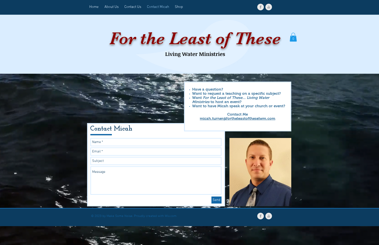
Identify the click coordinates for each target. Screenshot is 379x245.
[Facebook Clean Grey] (260, 7)
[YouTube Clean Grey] (268, 7)
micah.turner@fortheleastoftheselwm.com (237, 118)
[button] (293, 37)
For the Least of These (195, 38)
